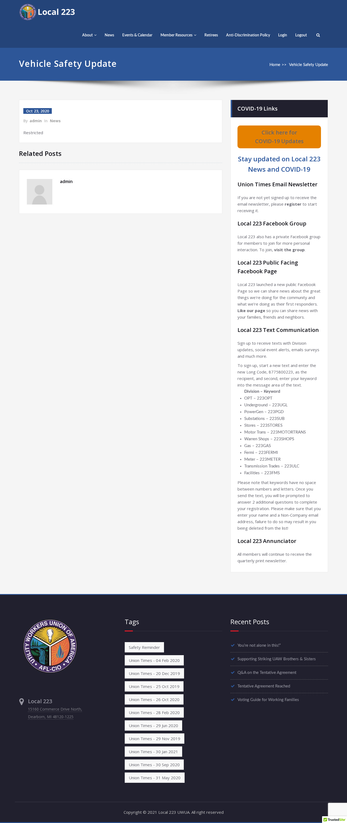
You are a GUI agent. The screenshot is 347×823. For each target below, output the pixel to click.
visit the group (289, 249)
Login (282, 35)
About (87, 35)
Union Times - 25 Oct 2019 (154, 686)
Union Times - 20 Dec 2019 (154, 673)
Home (274, 65)
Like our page (251, 310)
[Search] (317, 35)
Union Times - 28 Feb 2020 (154, 712)
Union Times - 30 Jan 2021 (153, 751)
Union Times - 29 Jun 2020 (153, 725)
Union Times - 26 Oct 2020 (154, 699)
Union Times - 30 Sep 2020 (154, 764)
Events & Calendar (137, 35)
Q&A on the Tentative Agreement (266, 673)
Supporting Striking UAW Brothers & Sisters (276, 659)
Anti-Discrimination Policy (248, 35)
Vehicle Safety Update (308, 65)
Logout (301, 35)
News (109, 35)
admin (36, 120)
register (293, 204)
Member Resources (176, 35)
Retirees (211, 35)
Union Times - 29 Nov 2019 (154, 738)
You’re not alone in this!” (259, 645)
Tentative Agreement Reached (263, 686)
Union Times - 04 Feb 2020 (154, 660)
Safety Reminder (144, 647)
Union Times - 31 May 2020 (155, 777)
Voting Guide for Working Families (268, 700)
